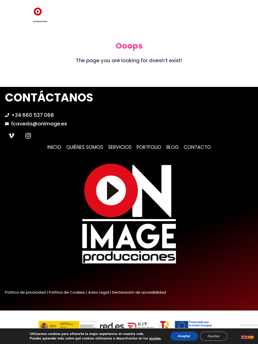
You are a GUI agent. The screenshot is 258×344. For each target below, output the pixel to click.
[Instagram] (28, 135)
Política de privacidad (25, 292)
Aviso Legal (98, 292)
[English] (244, 337)
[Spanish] (251, 337)
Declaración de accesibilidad (139, 292)
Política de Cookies (67, 292)
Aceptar (184, 336)
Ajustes (214, 336)
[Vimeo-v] (11, 135)
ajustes (155, 338)
